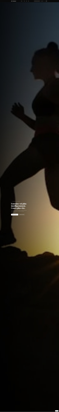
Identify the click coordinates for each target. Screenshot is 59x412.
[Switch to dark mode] (45, 1)
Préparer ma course (14, 214)
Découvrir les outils (22, 214)
